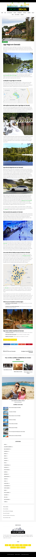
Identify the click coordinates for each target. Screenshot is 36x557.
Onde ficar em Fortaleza (12, 419)
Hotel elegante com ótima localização (11, 303)
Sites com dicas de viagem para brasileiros (15, 407)
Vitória (5, 501)
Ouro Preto (6, 483)
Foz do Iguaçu (6, 469)
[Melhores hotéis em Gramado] (18, 367)
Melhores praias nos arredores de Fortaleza (15, 435)
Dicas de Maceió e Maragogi (8, 511)
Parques (9, 339)
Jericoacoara (6, 476)
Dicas (5, 12)
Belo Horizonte (9, 12)
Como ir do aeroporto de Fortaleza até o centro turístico (17, 431)
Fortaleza (24, 12)
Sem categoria (6, 499)
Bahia (5, 444)
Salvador (22, 14)
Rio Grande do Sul (14, 339)
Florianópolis (19, 12)
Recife (5, 490)
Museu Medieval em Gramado (8, 369)
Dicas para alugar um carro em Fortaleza (14, 415)
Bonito (5, 453)
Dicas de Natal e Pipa (6, 517)
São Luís (5, 497)
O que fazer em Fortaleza (12, 411)
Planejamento (6, 485)
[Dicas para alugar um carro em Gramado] (28, 367)
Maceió (33, 12)
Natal (13, 14)
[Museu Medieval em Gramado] (8, 366)
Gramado (29, 12)
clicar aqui (6, 287)
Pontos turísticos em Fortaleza (13, 423)
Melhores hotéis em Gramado (18, 371)
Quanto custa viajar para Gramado (10, 334)
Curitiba (15, 12)
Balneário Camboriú (8, 446)
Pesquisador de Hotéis (26, 255)
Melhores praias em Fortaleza (13, 427)
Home (2, 12)
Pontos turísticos (13, 547)
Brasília (5, 458)
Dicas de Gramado (6, 513)
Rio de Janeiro (17, 14)
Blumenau (6, 451)
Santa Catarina (23, 547)
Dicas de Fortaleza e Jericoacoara (9, 515)
